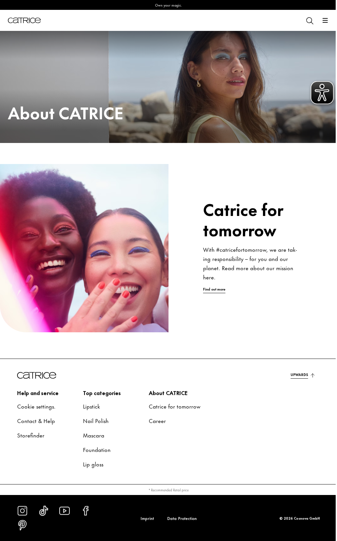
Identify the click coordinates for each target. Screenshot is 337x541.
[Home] (24, 20)
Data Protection (179, 518)
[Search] (304, 20)
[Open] (320, 20)
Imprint (144, 518)
